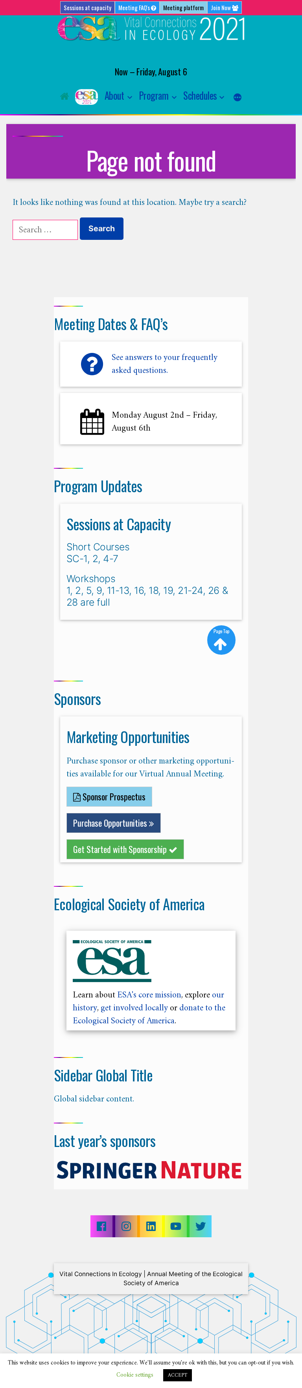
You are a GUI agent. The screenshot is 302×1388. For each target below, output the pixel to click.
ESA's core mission (149, 994)
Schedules (200, 95)
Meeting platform (183, 7)
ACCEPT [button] (177, 1375)
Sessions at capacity (87, 7)
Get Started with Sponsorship (121, 849)
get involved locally (134, 1007)
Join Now (221, 7)
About (114, 95)
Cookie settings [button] (134, 1375)
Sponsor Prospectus (113, 796)
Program (154, 95)
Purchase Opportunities (111, 822)
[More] (237, 97)
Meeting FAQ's (134, 7)
